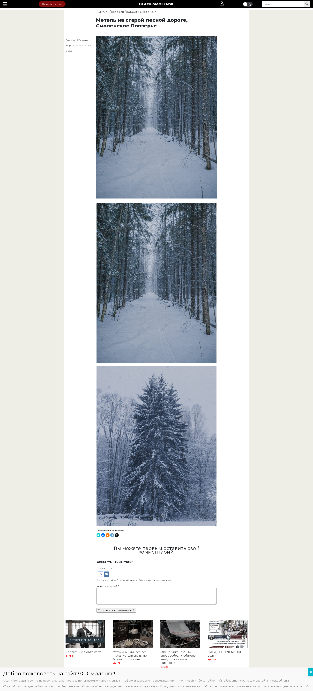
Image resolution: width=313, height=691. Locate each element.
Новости (117, 12)
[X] (117, 535)
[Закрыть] (310, 672)
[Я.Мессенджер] (98, 535)
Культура (102, 12)
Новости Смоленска (141, 12)
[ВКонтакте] (103, 535)
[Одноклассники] (108, 535)
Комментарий (108, 586)
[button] (101, 574)
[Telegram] (112, 535)
